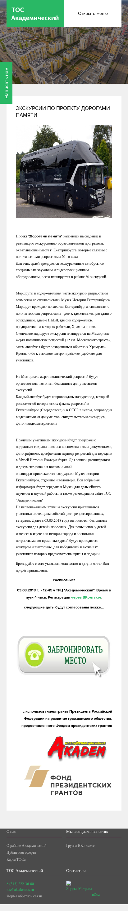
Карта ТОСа (16, 859)
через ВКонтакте (86, 597)
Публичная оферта (21, 852)
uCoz (96, 894)
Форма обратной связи (24, 895)
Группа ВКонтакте (80, 845)
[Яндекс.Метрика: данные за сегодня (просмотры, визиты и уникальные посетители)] (79, 886)
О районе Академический (26, 845)
